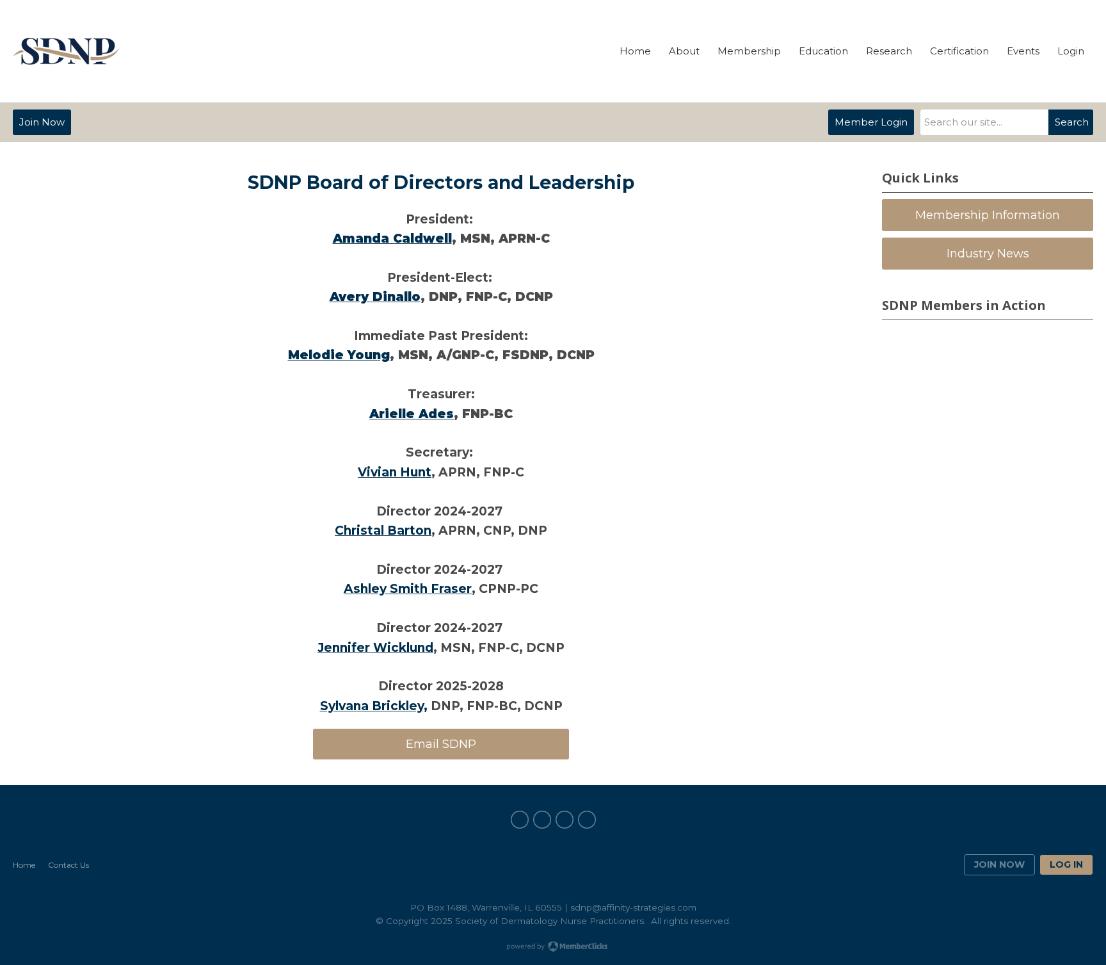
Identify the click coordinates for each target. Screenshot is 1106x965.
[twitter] (564, 820)
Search (1072, 122)
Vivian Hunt (394, 472)
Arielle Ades (411, 414)
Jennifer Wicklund (375, 647)
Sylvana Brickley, (374, 706)
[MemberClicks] (66, 51)
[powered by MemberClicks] (553, 947)
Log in (1066, 864)
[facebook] (520, 820)
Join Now (42, 122)
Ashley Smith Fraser (408, 588)
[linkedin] (542, 820)
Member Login (871, 122)
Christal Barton (383, 530)
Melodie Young (339, 355)
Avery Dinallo (375, 296)
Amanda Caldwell (392, 238)
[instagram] (587, 820)
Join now (999, 864)
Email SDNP (441, 744)
